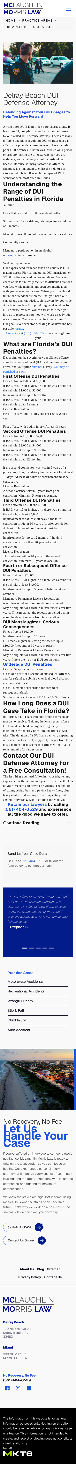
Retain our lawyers (27, 804)
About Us (27, 1269)
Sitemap (53, 1269)
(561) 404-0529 (34, 333)
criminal (37, 367)
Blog (40, 1269)
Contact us (13, 333)
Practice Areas (38, 20)
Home (11, 20)
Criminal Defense (23, 27)
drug (10, 255)
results (19, 328)
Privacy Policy (29, 1277)
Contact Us (53, 1277)
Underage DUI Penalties (27, 664)
